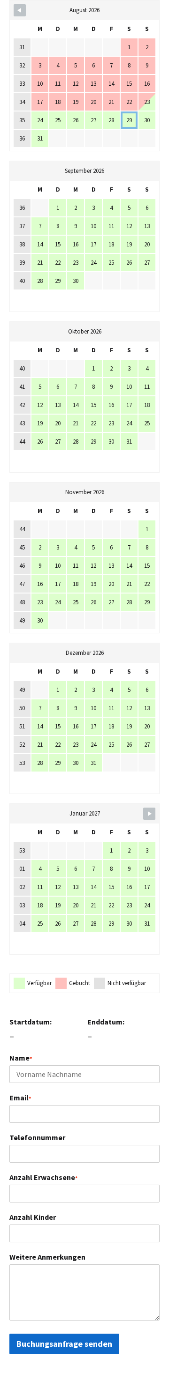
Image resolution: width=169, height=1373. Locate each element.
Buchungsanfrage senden (64, 1343)
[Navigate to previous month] (20, 10)
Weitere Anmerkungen (47, 1257)
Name (20, 1057)
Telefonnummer (37, 1137)
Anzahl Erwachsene (43, 1177)
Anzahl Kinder (32, 1217)
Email (20, 1097)
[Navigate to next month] (149, 814)
